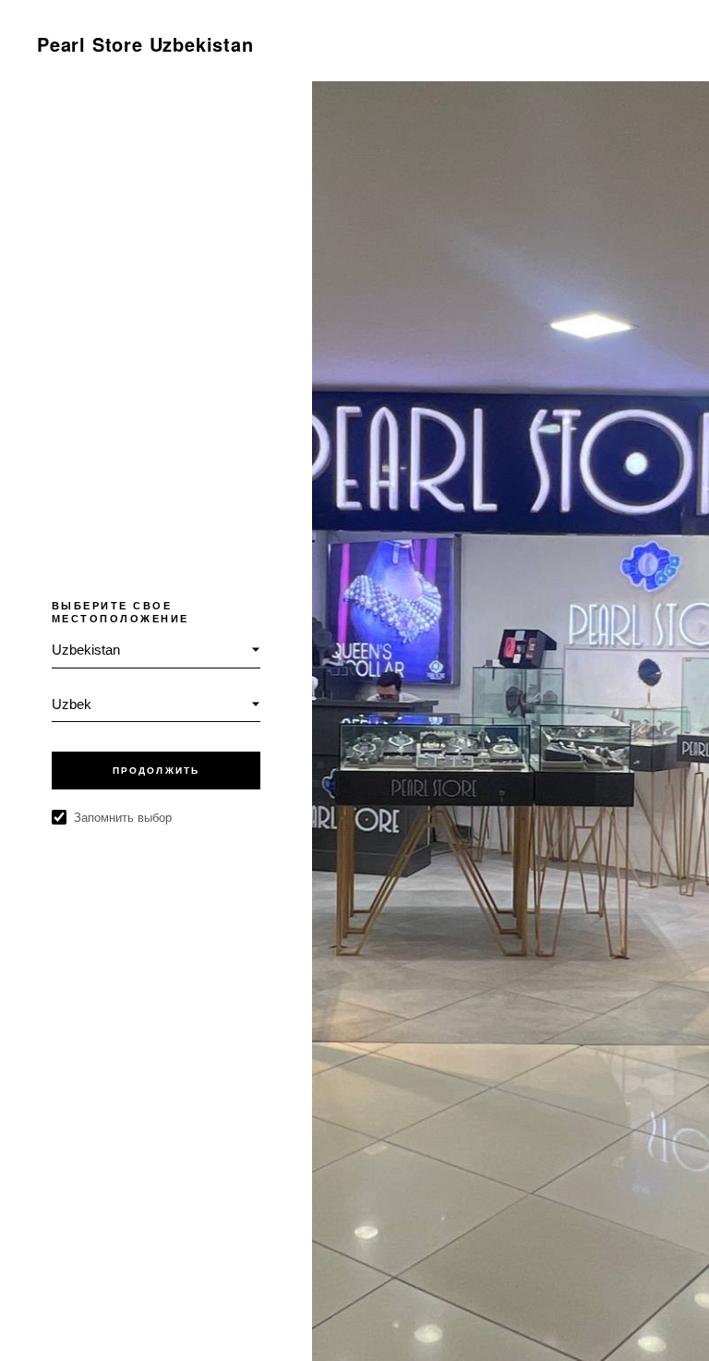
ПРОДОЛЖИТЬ (156, 770)
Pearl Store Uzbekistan (145, 43)
